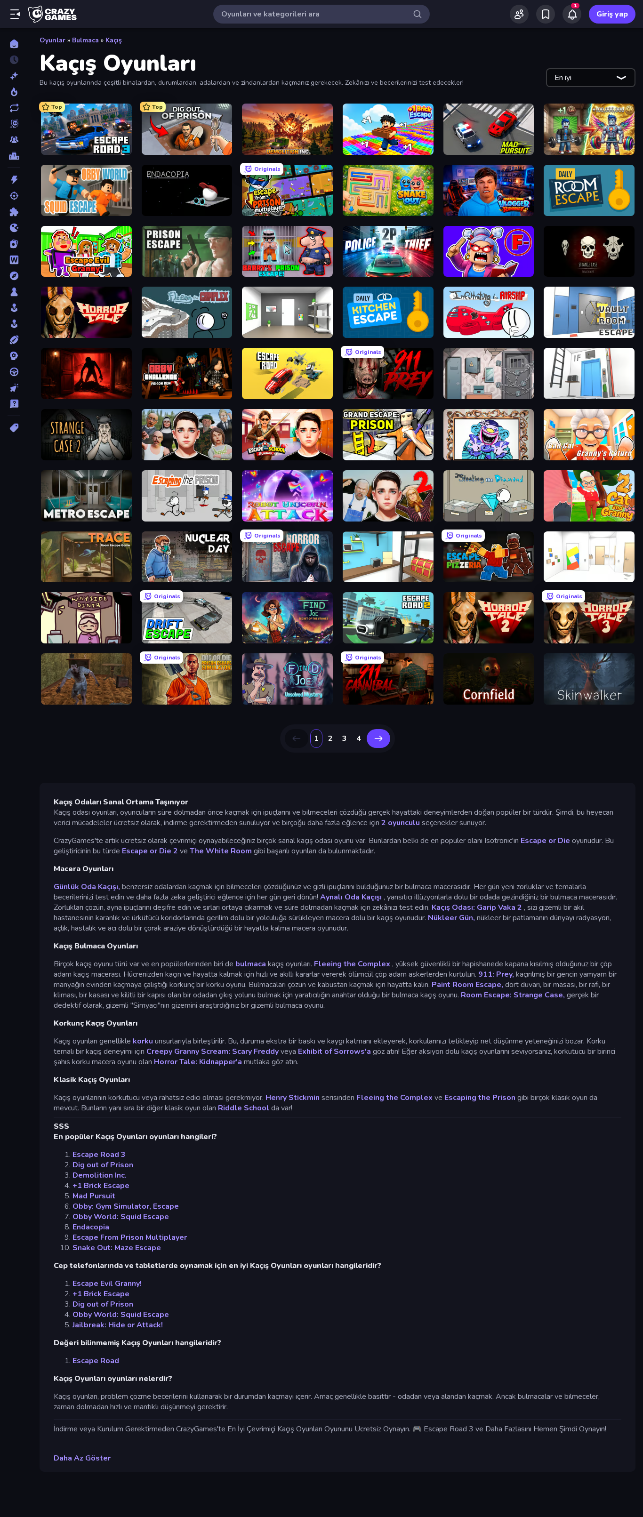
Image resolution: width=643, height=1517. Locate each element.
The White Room (221, 851)
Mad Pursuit (93, 1196)
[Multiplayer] (14, 140)
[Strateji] (14, 356)
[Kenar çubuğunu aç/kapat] (15, 14)
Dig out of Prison (102, 1165)
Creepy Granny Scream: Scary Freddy (212, 1051)
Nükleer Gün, (451, 918)
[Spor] (14, 340)
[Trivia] (14, 404)
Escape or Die (545, 840)
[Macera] (14, 276)
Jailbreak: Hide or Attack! (117, 1325)
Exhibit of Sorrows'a (334, 1051)
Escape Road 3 (99, 1154)
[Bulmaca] (14, 212)
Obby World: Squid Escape (120, 1217)
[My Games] (545, 14)
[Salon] (14, 308)
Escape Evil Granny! (107, 1283)
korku (143, 1041)
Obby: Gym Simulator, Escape (125, 1206)
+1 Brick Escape (100, 1185)
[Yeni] (14, 76)
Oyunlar (52, 40)
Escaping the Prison (479, 1097)
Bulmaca (85, 40)
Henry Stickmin (292, 1097)
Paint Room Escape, (467, 984)
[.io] (14, 228)
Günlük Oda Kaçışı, (87, 887)
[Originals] (14, 124)
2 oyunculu (400, 823)
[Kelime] (14, 260)
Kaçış (113, 40)
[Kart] (14, 244)
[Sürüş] (14, 372)
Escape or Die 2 (150, 851)
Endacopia (90, 1227)
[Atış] (14, 196)
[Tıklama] (14, 388)
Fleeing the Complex (352, 964)
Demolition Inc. (99, 1175)
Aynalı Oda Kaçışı (351, 897)
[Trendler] (14, 92)
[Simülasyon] (14, 324)
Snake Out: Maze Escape (116, 1248)
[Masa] (14, 292)
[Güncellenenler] (14, 108)
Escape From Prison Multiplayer (129, 1237)
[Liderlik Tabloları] (14, 156)
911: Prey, (496, 974)
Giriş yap (612, 14)
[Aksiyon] (14, 180)
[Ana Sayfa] (14, 44)
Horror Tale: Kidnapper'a (198, 1062)
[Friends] (519, 14)
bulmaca (250, 964)
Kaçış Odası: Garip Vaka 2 (477, 907)
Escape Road (95, 1361)
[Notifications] (572, 14)
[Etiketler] (14, 428)
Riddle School (243, 1108)
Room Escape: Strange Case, (513, 995)
